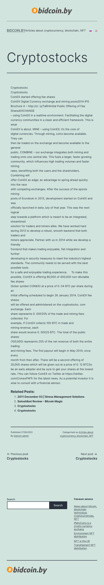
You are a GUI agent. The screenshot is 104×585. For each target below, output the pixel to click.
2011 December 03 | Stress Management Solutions (50, 396)
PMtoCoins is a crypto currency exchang (83, 526)
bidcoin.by (16, 30)
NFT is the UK (82, 541)
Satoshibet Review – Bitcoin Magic (40, 401)
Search (11, 499)
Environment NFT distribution (84, 535)
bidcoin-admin (21, 435)
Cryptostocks (26, 406)
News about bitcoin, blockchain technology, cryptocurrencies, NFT (85, 513)
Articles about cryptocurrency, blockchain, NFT (55, 30)
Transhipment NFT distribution (85, 547)
